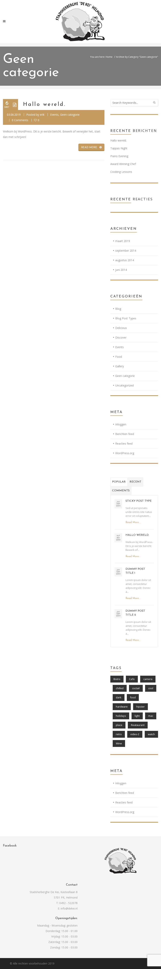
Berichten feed (124, 434)
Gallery (119, 366)
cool (150, 688)
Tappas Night (118, 148)
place (119, 725)
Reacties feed (124, 443)
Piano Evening (119, 156)
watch (151, 734)
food (133, 697)
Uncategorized (124, 385)
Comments (121, 490)
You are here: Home (101, 57)
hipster (140, 706)
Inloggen (120, 424)
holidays (121, 716)
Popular (119, 481)
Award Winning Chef (123, 164)
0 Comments (20, 120)
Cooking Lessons (121, 172)
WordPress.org (124, 453)
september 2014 (125, 250)
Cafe (132, 679)
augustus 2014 (124, 260)
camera (147, 679)
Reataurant (138, 725)
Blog (118, 309)
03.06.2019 (14, 114)
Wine (119, 743)
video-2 (134, 734)
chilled (119, 688)
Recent (135, 481)
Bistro (116, 679)
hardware (122, 706)
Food (118, 356)
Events (54, 114)
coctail (136, 688)
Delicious (121, 328)
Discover (120, 337)
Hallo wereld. (44, 104)
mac (150, 716)
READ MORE (89, 147)
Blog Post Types (125, 318)
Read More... (133, 522)
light (137, 716)
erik (42, 114)
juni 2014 (121, 270)
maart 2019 (122, 241)
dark (118, 697)
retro (119, 734)
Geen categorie (70, 114)
